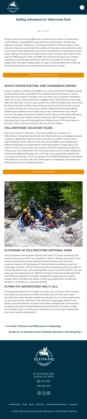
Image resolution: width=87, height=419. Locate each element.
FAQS (24, 404)
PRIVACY (40, 404)
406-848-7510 (44, 386)
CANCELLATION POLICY (56, 404)
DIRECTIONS (14, 404)
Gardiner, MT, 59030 (43, 376)
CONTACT (73, 404)
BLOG (31, 404)
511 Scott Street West (43, 373)
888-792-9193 (43, 381)
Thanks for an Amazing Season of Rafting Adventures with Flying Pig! (44, 331)
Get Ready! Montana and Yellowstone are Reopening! (33, 326)
